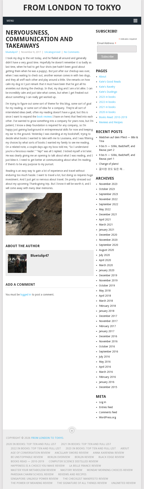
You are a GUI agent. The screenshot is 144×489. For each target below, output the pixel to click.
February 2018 (107, 305)
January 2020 (106, 270)
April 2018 (105, 295)
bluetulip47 (12, 52)
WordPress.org (107, 417)
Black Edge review (111, 457)
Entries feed (106, 407)
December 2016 (108, 336)
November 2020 (108, 239)
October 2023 (107, 189)
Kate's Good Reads (110, 81)
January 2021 (106, 229)
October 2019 (107, 285)
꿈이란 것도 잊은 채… (112, 168)
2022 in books (107, 101)
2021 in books (107, 107)
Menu (10, 20)
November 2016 (108, 341)
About (102, 76)
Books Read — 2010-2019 (27, 461)
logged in (25, 294)
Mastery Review (71, 470)
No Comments (71, 52)
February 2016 (107, 376)
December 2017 (108, 315)
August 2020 (106, 249)
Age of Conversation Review (30, 452)
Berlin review (84, 457)
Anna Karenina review (108, 452)
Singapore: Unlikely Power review (34, 478)
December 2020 (108, 234)
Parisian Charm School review (32, 474)
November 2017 (108, 321)
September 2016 (108, 351)
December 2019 (108, 275)
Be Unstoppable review (27, 457)
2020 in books (107, 112)
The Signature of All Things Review (82, 482)
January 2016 (106, 381)
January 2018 (106, 310)
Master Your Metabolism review (33, 470)
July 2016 (104, 356)
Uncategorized (52, 52)
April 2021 (105, 219)
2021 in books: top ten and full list (86, 444)
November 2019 (108, 280)
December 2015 (108, 387)
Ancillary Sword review (71, 452)
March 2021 (106, 224)
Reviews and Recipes (111, 122)
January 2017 (106, 331)
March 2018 (106, 300)
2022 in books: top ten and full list (36, 448)
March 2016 (106, 371)
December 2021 (108, 214)
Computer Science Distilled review (73, 461)
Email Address (106, 43)
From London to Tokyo (72, 8)
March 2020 (106, 265)
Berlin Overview (58, 457)
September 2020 (108, 244)
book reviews (44, 116)
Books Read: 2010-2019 (113, 117)
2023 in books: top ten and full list (91, 448)
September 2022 (108, 204)
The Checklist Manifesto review (85, 478)
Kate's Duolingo (108, 91)
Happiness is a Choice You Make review (37, 465)
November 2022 (108, 199)
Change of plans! (108, 163)
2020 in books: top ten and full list (31, 444)
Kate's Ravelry (107, 86)
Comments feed (108, 412)
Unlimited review (123, 482)
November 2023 (108, 183)
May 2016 (105, 361)
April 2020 (105, 260)
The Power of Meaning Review (31, 482)
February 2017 (107, 326)
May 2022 (105, 209)
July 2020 (104, 255)
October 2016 (107, 346)
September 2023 (108, 194)
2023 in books (107, 96)
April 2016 (105, 366)
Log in (102, 402)
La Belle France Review (85, 465)
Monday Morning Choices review (110, 470)
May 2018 (105, 290)
